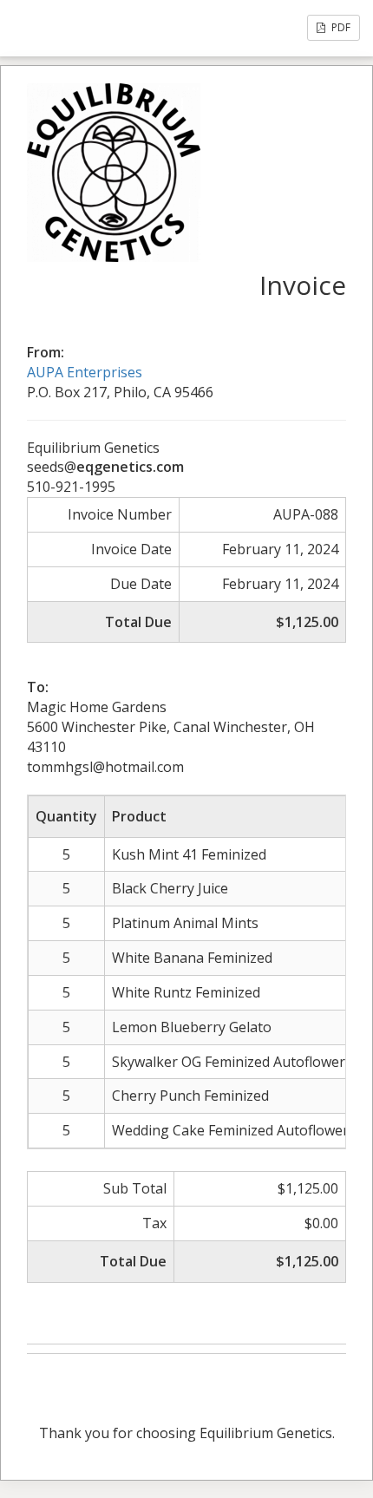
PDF (339, 27)
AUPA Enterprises (84, 372)
